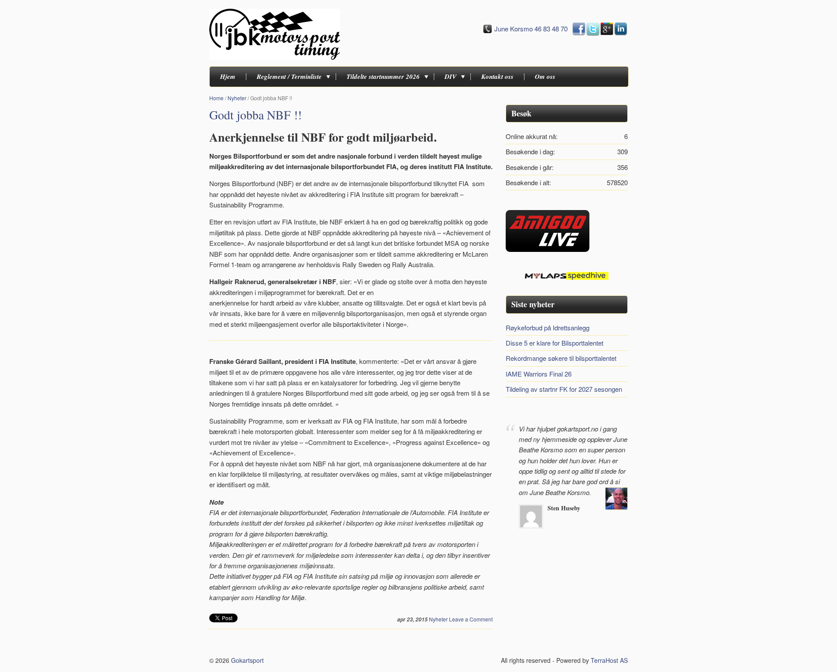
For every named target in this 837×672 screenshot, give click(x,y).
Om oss (545, 76)
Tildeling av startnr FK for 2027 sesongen (564, 389)
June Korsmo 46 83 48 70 (531, 28)
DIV (450, 76)
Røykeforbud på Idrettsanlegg (547, 327)
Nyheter (237, 98)
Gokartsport (247, 660)
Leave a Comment (471, 619)
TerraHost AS (609, 660)
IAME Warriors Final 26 (539, 373)
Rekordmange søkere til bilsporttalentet (561, 358)
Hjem (227, 76)
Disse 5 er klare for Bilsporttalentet (554, 342)
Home (216, 98)
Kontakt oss (497, 76)
